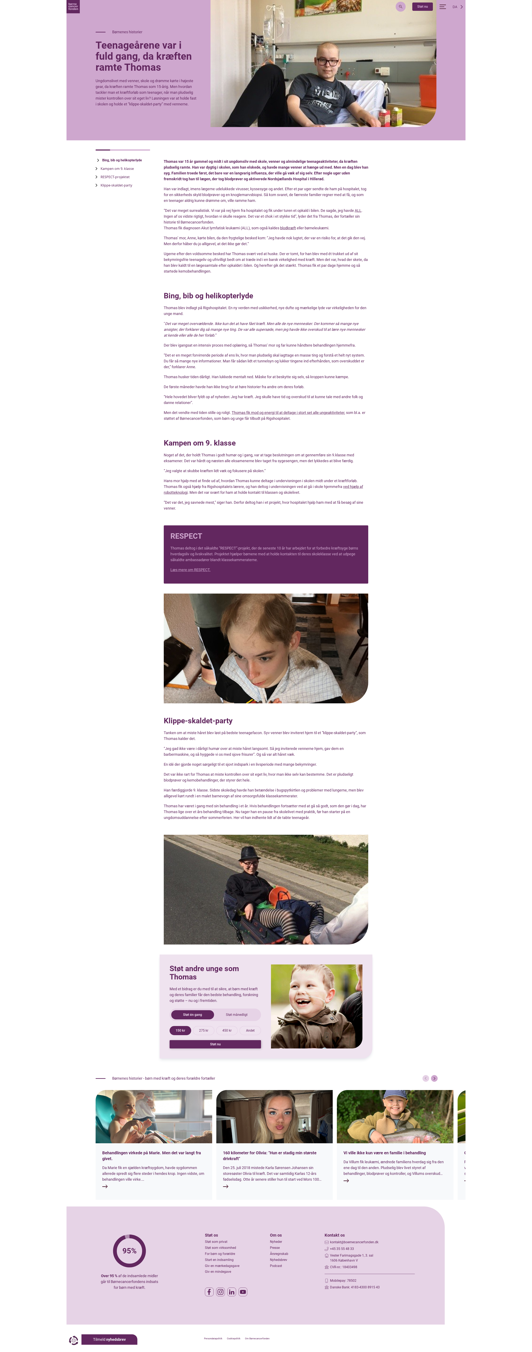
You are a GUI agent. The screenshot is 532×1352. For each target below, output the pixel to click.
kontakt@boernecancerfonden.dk (354, 1242)
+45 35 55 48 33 (342, 1249)
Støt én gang (192, 1015)
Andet (250, 1030)
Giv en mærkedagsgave (222, 1266)
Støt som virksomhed (220, 1248)
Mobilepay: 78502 (343, 1281)
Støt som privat (216, 1242)
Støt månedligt (237, 1015)
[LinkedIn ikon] (231, 1292)
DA (455, 7)
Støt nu (422, 7)
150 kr (180, 1030)
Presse (275, 1248)
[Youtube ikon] (243, 1292)
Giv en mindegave (218, 1272)
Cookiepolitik (233, 1338)
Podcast (276, 1266)
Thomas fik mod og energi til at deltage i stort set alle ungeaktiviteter (288, 412)
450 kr (227, 1030)
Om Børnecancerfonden (257, 1338)
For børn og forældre (220, 1254)
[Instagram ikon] (220, 1292)
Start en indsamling (219, 1260)
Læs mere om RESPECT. (190, 570)
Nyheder (276, 1242)
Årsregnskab (279, 1254)
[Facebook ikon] (209, 1292)
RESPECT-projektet (115, 177)
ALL (358, 210)
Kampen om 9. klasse (118, 168)
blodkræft (288, 228)
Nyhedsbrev (278, 1260)
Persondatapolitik (213, 1338)
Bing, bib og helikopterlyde (122, 160)
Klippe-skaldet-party (117, 185)
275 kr (203, 1030)
